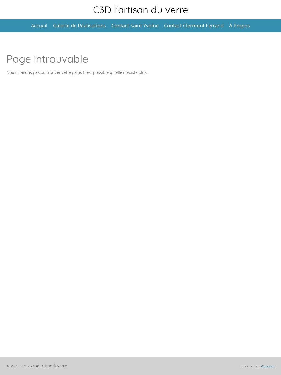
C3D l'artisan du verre (140, 10)
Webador (268, 366)
